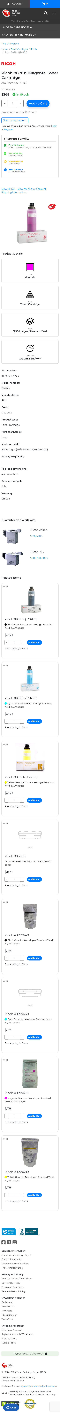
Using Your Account (11, 1330)
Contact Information (11, 1259)
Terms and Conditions (12, 1287)
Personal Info (8, 1306)
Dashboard (7, 1302)
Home (4, 49)
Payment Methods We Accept (17, 1334)
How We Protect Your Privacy (16, 1278)
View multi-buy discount (31, 189)
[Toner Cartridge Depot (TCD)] (11, 13)
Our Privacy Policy (10, 1283)
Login (54, 126)
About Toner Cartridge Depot (16, 1255)
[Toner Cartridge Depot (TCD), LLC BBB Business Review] (29, 1231)
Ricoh (34, 49)
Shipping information (13, 192)
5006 (33, 558)
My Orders (6, 1310)
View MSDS (8, 189)
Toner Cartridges (19, 49)
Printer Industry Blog (12, 1268)
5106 (32, 536)
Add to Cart (38, 103)
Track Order (7, 1319)
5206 (39, 536)
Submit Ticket (8, 1342)
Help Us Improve (10, 43)
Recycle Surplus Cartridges (15, 1263)
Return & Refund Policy (13, 1291)
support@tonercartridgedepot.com (39, 1386)
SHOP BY (16, 27)
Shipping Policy (9, 1338)
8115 (45, 558)
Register (8, 129)
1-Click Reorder (9, 1315)
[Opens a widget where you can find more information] (11, 1408)
